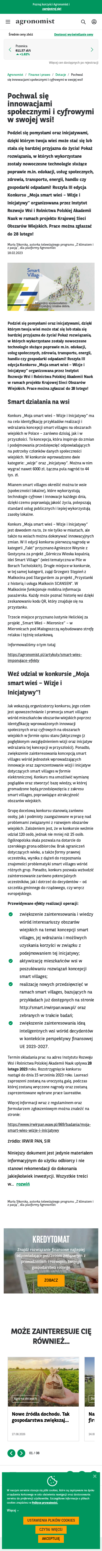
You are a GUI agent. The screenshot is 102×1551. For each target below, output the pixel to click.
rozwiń (23, 1184)
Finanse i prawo (39, 75)
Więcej (11, 1510)
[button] (8, 22)
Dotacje (60, 75)
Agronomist (15, 75)
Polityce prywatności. (45, 1503)
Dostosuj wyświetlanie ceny (73, 34)
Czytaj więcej (51, 1530)
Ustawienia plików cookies (51, 1521)
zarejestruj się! (51, 9)
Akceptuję (51, 1539)
